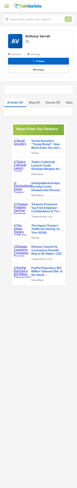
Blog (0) (34, 102)
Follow (38, 61)
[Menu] (7, 6)
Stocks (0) (53, 102)
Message (38, 69)
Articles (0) (15, 102)
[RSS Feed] (27, 41)
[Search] (68, 19)
